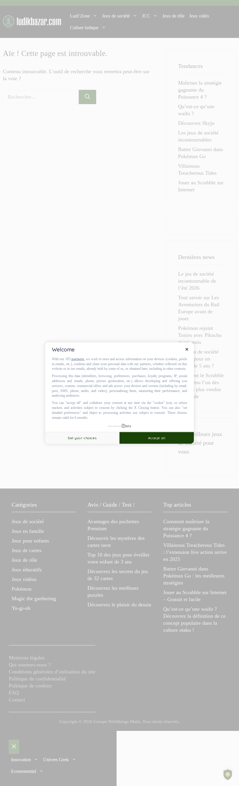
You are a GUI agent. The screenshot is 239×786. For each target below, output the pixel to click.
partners (77, 359)
